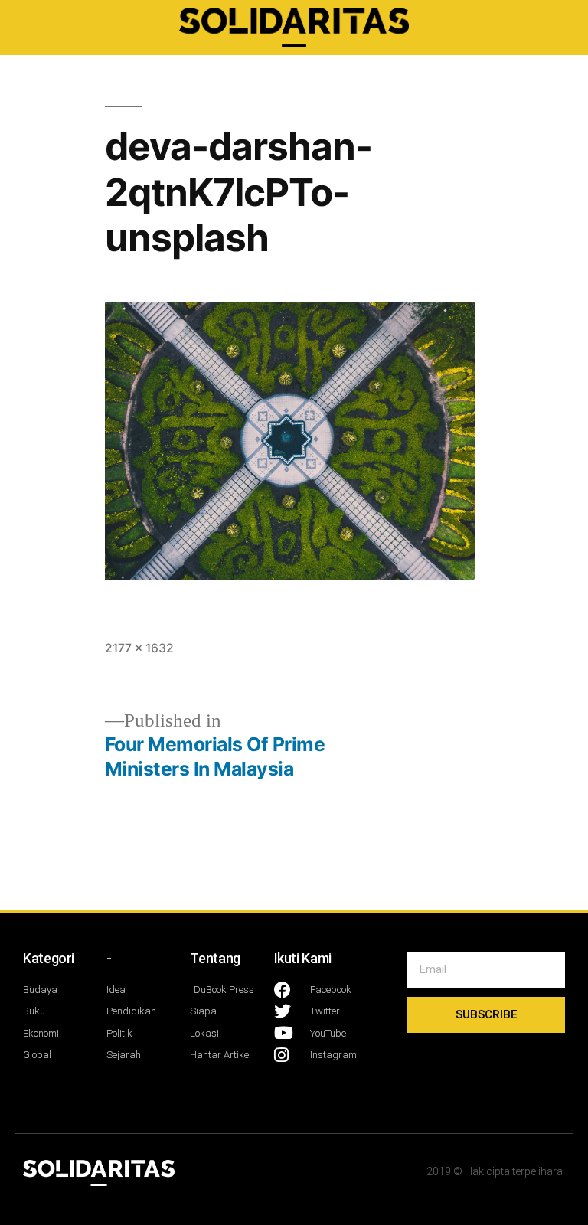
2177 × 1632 (139, 648)
